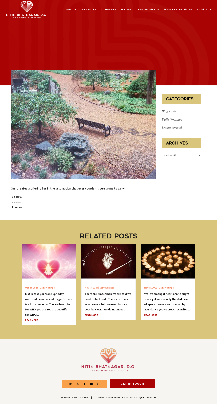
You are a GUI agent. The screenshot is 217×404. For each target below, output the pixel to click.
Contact (204, 9)
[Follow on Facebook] (84, 384)
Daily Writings (172, 119)
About (71, 9)
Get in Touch (132, 383)
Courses (109, 9)
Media (126, 9)
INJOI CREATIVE (147, 398)
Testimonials (147, 9)
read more (31, 320)
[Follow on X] (77, 384)
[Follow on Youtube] (91, 384)
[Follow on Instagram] (71, 384)
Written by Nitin (178, 9)
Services (89, 9)
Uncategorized (172, 127)
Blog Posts (169, 111)
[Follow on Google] (98, 384)
